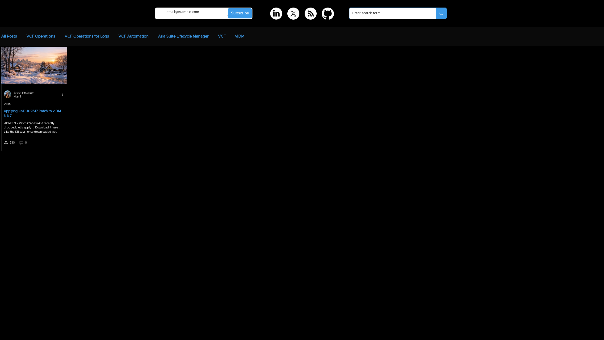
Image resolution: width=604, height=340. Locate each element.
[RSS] (311, 14)
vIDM (239, 36)
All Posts (9, 36)
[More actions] (64, 94)
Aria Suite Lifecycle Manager (183, 36)
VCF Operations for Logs (87, 36)
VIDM (8, 104)
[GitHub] (328, 14)
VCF (222, 36)
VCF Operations (40, 36)
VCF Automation (133, 36)
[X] (293, 14)
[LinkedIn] (276, 14)
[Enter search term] (441, 13)
